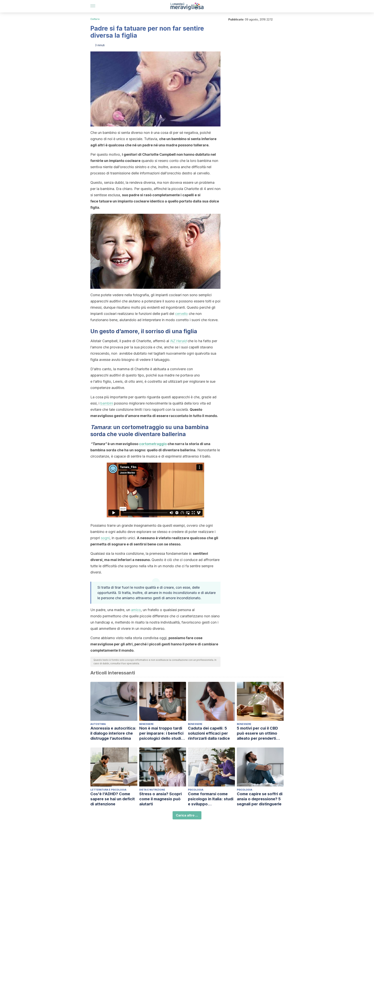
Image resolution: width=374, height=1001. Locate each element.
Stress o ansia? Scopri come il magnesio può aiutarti (160, 799)
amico (136, 610)
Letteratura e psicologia (108, 789)
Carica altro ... (187, 815)
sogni (105, 538)
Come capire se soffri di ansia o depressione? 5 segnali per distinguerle (259, 799)
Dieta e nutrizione (152, 789)
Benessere (146, 724)
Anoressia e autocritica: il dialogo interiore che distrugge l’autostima (113, 733)
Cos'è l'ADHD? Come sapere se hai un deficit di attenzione (112, 799)
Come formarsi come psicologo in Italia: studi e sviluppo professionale (210, 799)
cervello (181, 314)
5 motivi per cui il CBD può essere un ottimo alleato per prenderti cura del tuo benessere (259, 733)
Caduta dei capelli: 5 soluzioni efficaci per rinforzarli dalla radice (209, 733)
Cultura (95, 19)
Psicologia (195, 789)
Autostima (98, 724)
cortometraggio (153, 444)
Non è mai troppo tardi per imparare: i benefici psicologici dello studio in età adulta (161, 733)
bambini (106, 403)
